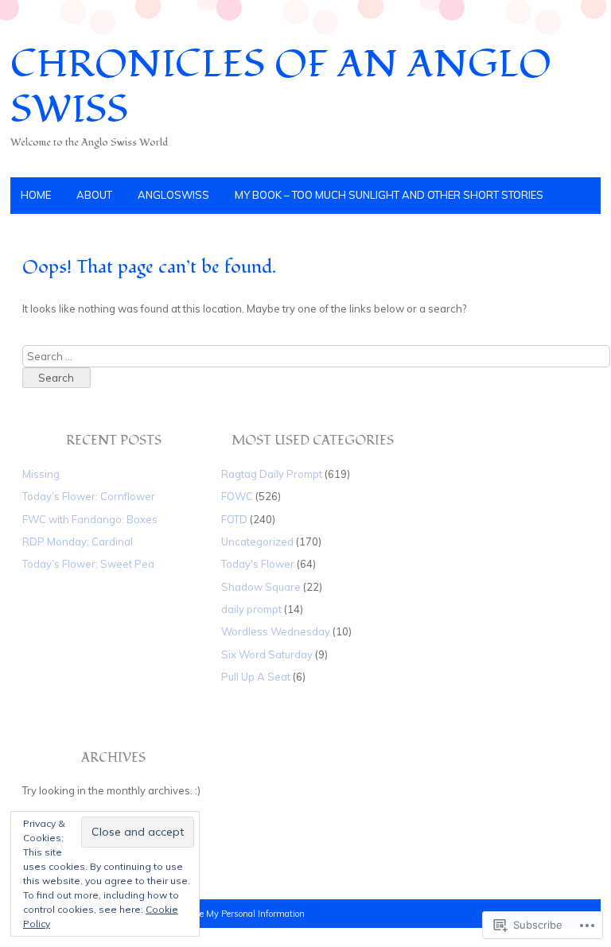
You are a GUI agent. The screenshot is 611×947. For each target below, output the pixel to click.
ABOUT (94, 194)
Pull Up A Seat (255, 676)
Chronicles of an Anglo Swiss (280, 87)
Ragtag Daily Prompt (271, 474)
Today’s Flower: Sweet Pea (88, 563)
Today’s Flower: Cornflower (88, 496)
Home (36, 194)
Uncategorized (257, 541)
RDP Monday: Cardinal (77, 541)
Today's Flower (257, 563)
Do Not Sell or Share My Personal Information (215, 913)
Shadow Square (261, 586)
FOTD (234, 519)
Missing (41, 474)
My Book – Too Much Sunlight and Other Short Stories (389, 194)
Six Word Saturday (267, 654)
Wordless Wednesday (275, 631)
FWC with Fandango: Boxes (90, 519)
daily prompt (251, 609)
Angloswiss (173, 194)
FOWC (237, 496)
